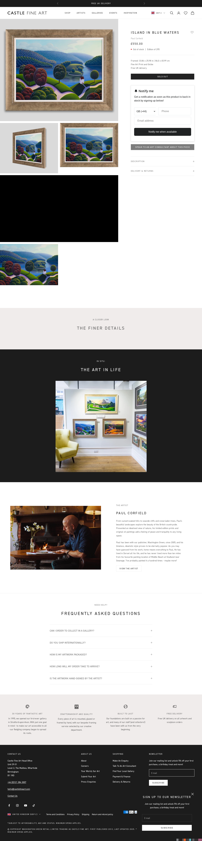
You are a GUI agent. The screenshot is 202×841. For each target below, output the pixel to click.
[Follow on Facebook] (9, 805)
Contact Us (13, 795)
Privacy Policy (73, 814)
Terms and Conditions (55, 814)
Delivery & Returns (121, 781)
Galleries (97, 13)
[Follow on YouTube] (25, 805)
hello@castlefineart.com (19, 789)
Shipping (85, 814)
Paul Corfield (137, 38)
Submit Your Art (88, 776)
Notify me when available (163, 131)
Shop (67, 13)
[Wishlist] (192, 32)
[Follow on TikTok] (33, 805)
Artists (81, 13)
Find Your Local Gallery (123, 771)
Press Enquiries (88, 781)
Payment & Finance (121, 776)
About (83, 760)
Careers (85, 765)
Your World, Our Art (90, 771)
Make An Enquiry (120, 760)
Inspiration (130, 13)
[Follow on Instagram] (17, 805)
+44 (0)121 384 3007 (17, 782)
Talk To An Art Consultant (124, 765)
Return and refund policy (102, 814)
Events (113, 13)
